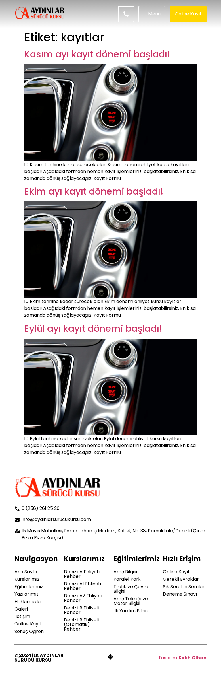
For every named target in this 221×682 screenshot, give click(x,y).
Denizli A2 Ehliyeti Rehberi (83, 598)
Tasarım (167, 657)
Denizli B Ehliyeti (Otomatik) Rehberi (81, 624)
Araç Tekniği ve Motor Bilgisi (130, 601)
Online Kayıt (27, 624)
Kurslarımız (26, 579)
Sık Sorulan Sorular (184, 586)
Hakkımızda (27, 601)
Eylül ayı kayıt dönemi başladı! (93, 328)
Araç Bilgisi (125, 571)
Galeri (21, 609)
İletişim (22, 616)
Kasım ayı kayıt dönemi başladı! (97, 54)
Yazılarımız (26, 594)
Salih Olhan (192, 657)
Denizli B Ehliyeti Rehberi (81, 610)
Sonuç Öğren (29, 631)
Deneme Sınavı (180, 594)
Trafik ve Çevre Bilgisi (130, 588)
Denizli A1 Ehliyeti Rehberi (82, 586)
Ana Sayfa (25, 571)
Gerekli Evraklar (181, 579)
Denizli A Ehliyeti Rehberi (82, 574)
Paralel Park (127, 579)
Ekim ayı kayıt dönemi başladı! (93, 191)
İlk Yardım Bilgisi (130, 610)
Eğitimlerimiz (28, 586)
